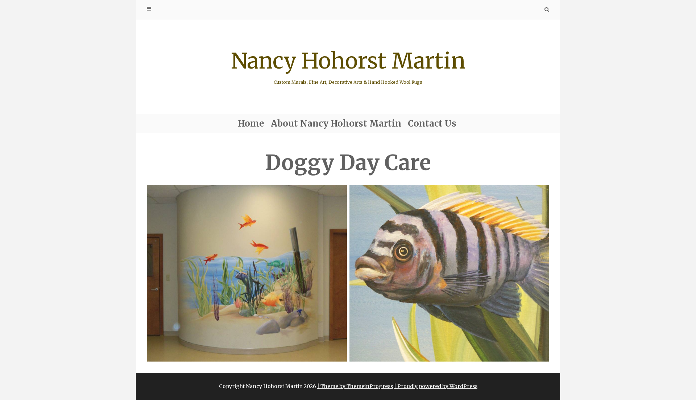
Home (251, 123)
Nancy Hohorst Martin (348, 66)
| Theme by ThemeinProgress (355, 386)
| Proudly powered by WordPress (435, 386)
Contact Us (432, 123)
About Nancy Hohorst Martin (336, 123)
